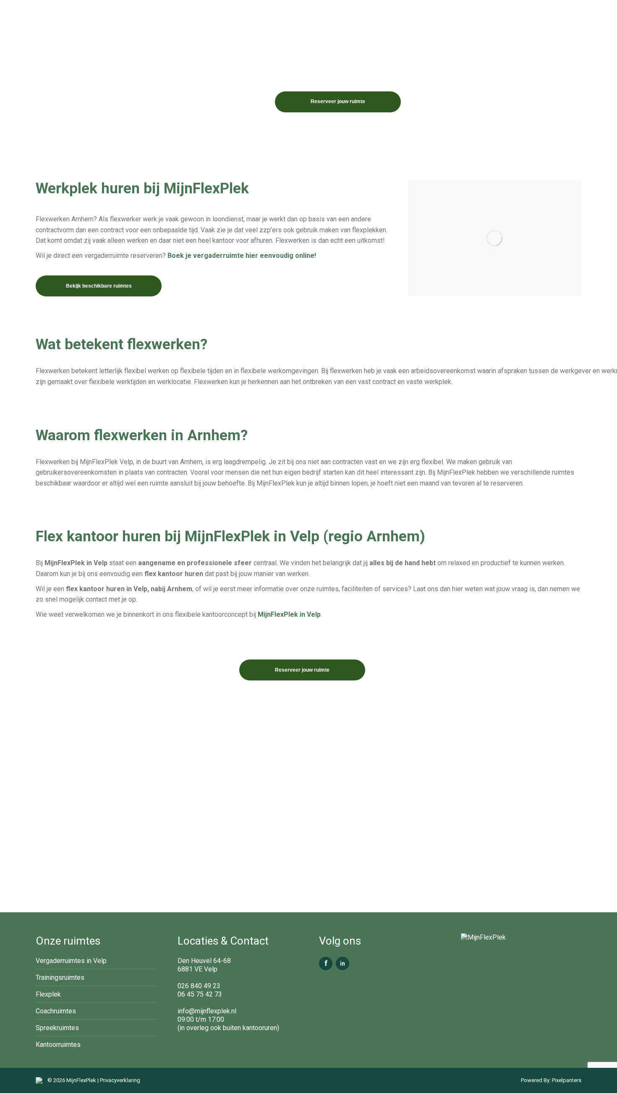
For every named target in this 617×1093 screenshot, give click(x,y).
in (342, 963)
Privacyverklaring (120, 1080)
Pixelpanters (566, 1080)
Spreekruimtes (57, 1028)
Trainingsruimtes (60, 977)
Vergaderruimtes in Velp (71, 961)
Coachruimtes (56, 1011)
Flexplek (48, 994)
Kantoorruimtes (58, 1045)
